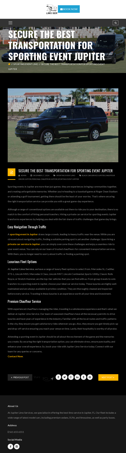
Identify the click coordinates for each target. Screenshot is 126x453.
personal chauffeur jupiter (44, 179)
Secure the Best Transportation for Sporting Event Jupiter (65, 170)
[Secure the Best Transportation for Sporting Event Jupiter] (63, 125)
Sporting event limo (25, 64)
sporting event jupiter (68, 179)
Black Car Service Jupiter (93, 175)
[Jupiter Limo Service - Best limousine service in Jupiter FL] (52, 9)
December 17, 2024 (41, 175)
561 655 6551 (16, 431)
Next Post (107, 377)
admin (23, 175)
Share (36, 377)
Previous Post (21, 377)
